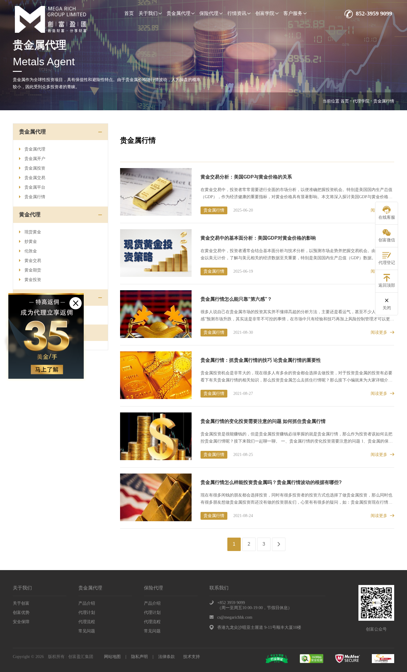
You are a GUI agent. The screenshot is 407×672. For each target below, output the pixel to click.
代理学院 (361, 101)
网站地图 (112, 656)
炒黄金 (30, 241)
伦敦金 (30, 251)
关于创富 (21, 603)
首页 (129, 13)
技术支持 (191, 656)
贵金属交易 (34, 178)
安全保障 (21, 622)
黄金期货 (32, 270)
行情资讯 (236, 13)
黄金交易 (32, 260)
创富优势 (21, 612)
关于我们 (148, 13)
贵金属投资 (34, 168)
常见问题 (86, 631)
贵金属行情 (34, 197)
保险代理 (208, 13)
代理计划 (86, 612)
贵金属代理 (178, 13)
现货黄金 (32, 232)
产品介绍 (86, 603)
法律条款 (166, 656)
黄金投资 (32, 279)
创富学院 (264, 13)
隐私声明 (139, 656)
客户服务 (292, 13)
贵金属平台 (34, 187)
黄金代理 (30, 215)
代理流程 (86, 622)
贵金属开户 (34, 158)
